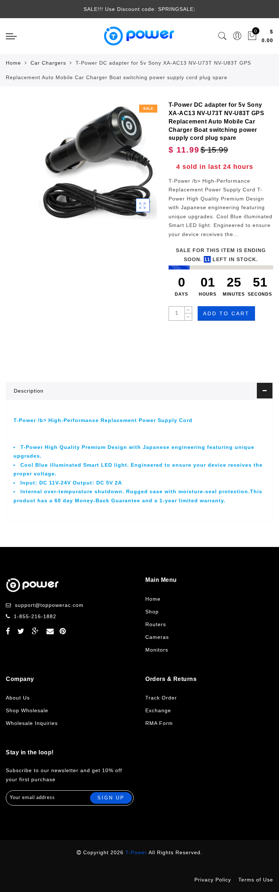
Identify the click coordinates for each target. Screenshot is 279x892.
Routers (155, 624)
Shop (152, 612)
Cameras (157, 637)
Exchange (158, 710)
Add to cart (226, 313)
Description (29, 391)
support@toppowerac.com (49, 605)
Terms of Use (255, 880)
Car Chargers (48, 63)
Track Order (161, 698)
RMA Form (159, 723)
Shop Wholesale (27, 710)
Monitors (156, 650)
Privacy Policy (212, 880)
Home (13, 63)
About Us (18, 698)
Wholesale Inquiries (32, 723)
